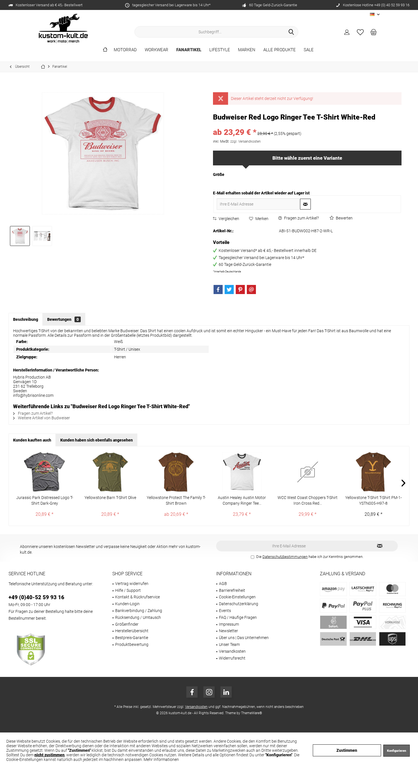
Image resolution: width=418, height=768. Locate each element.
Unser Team (229, 644)
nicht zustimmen (49, 755)
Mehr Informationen (161, 759)
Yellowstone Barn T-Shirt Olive (110, 497)
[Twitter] (229, 289)
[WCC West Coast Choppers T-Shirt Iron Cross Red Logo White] (308, 472)
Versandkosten (232, 651)
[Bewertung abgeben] (307, 125)
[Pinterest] (240, 289)
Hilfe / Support (128, 590)
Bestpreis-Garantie (131, 637)
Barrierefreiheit (232, 590)
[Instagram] (209, 692)
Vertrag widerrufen (131, 583)
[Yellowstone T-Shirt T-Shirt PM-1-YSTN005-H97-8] (373, 472)
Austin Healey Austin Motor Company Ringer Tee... (242, 500)
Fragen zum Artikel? (301, 218)
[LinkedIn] (226, 692)
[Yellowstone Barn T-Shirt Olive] (110, 472)
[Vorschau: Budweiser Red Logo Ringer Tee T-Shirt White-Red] (20, 236)
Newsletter (228, 631)
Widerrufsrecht (232, 658)
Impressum (229, 624)
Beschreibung (25, 319)
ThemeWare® (251, 713)
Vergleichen (228, 218)
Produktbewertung (131, 644)
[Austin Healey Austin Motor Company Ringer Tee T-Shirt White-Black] (242, 472)
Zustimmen (346, 750)
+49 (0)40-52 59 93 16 (36, 597)
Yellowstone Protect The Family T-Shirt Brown (176, 500)
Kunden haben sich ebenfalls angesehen (96, 440)
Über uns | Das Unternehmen (244, 637)
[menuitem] (374, 32)
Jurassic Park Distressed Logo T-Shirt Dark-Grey (44, 500)
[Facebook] (218, 289)
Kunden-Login (127, 603)
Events (225, 610)
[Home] (105, 50)
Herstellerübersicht (131, 631)
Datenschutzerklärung (238, 603)
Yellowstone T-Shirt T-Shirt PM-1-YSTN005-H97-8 (373, 500)
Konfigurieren (396, 751)
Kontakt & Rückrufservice (137, 597)
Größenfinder (126, 624)
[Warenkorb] (374, 32)
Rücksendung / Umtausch (138, 617)
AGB (223, 583)
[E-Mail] (251, 289)
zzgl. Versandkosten (245, 141)
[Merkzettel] (360, 32)
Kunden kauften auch (32, 440)
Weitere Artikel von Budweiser (43, 418)
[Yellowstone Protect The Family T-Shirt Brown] (176, 472)
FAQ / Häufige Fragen (238, 617)
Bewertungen (63, 319)
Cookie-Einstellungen (237, 597)
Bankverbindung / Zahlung (138, 610)
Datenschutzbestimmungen (285, 557)
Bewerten (344, 218)
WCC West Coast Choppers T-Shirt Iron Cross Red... (308, 500)
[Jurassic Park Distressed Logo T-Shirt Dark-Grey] (45, 472)
